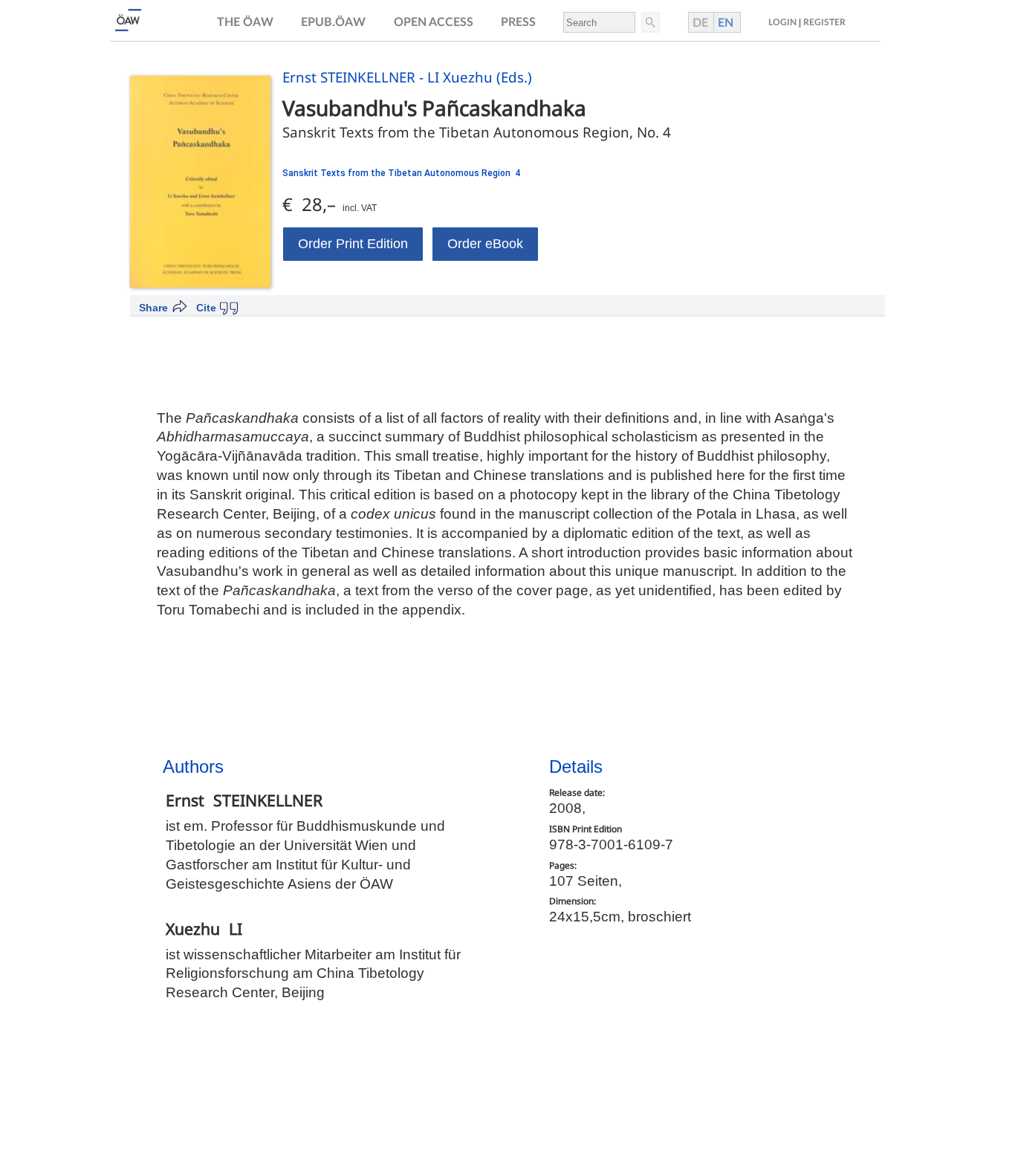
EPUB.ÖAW (333, 22)
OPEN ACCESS (433, 22)
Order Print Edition (353, 243)
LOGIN (782, 22)
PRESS (518, 22)
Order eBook (485, 243)
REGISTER (824, 22)
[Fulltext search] (649, 22)
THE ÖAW (245, 22)
